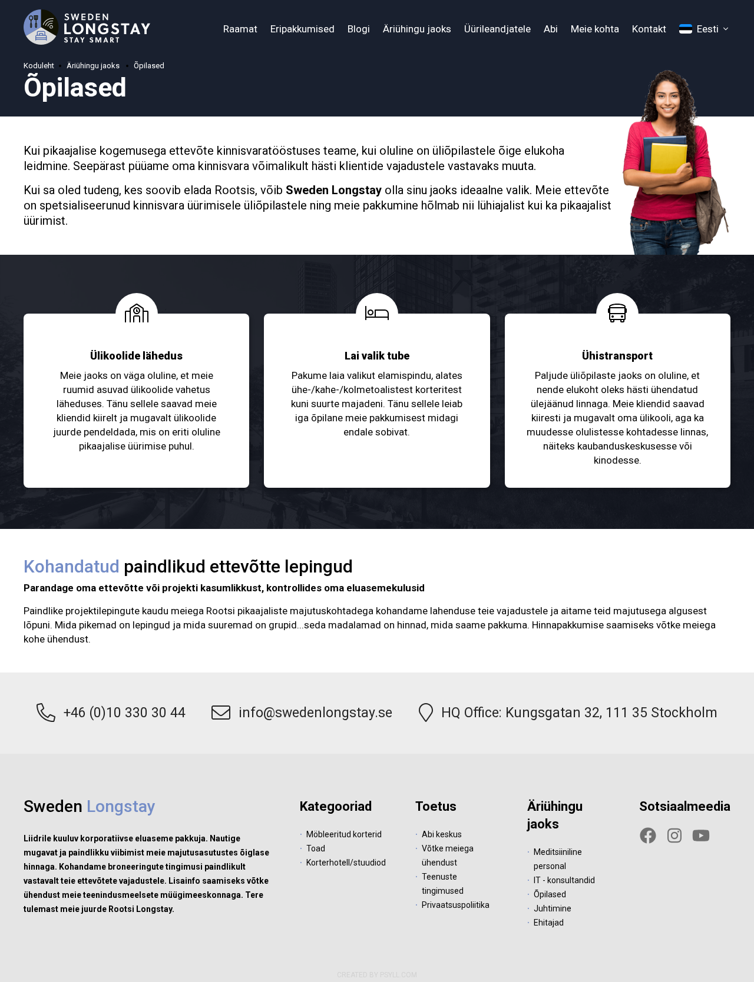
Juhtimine (552, 908)
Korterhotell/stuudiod (346, 862)
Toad (315, 848)
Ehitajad (549, 922)
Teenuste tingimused (443, 884)
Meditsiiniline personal (558, 859)
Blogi (359, 29)
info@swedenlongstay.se (315, 713)
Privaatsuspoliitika (456, 905)
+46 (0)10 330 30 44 (125, 713)
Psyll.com (398, 975)
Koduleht (39, 65)
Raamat (240, 29)
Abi (551, 29)
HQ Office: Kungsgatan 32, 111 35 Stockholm (579, 713)
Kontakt (649, 29)
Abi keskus (442, 834)
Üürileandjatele (497, 29)
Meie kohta (595, 29)
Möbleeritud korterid (344, 834)
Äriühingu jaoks (417, 29)
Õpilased (149, 65)
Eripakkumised (302, 29)
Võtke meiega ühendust (448, 855)
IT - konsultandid (564, 880)
